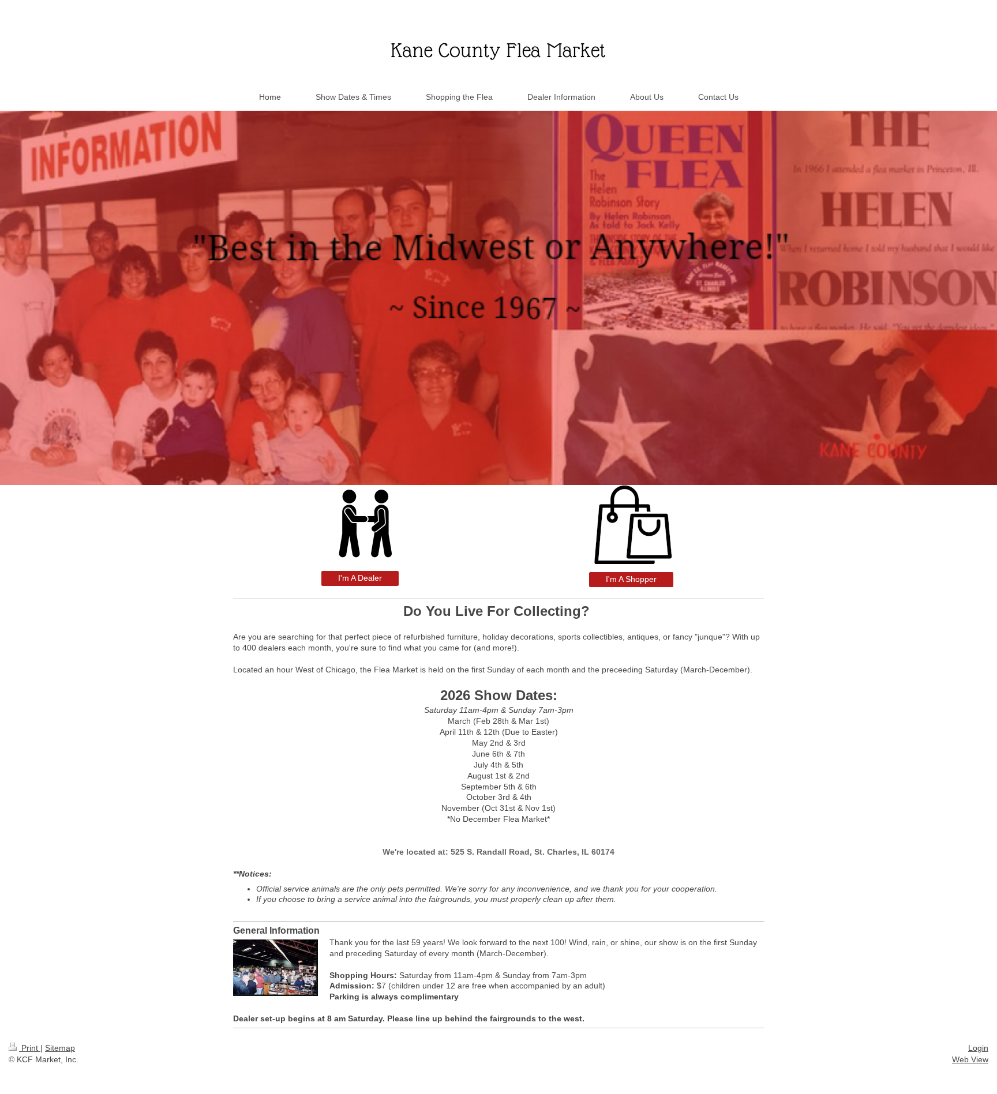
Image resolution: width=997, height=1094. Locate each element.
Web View (970, 1059)
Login (978, 1047)
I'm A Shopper (631, 579)
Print (29, 1047)
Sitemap (60, 1047)
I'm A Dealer (360, 577)
